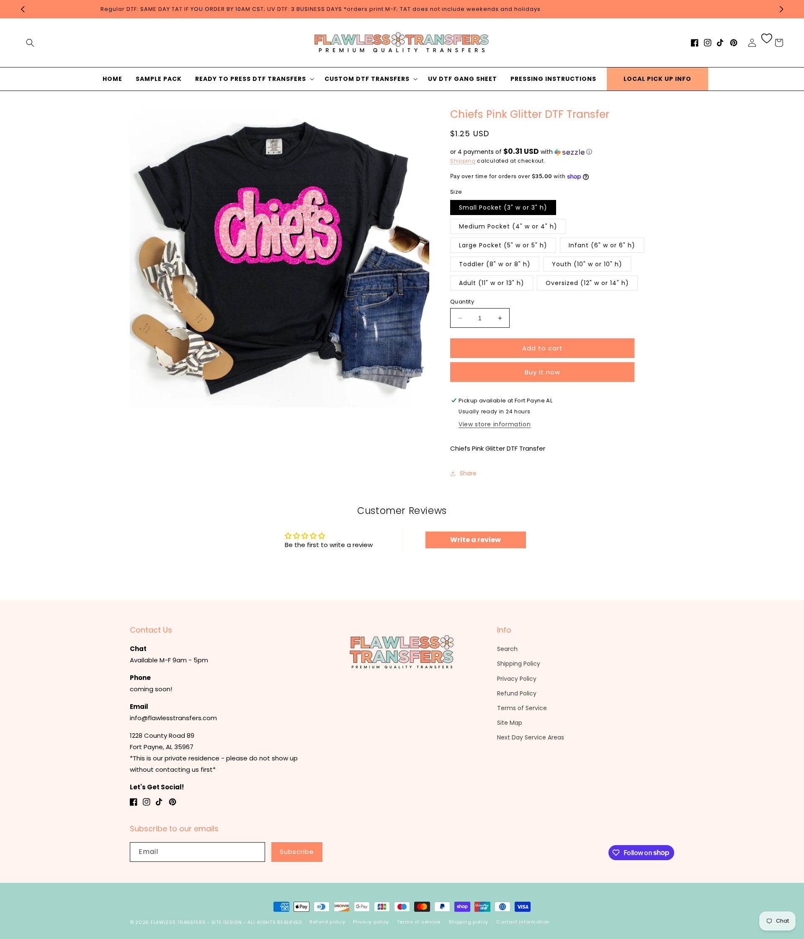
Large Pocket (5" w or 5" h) (503, 245)
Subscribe (297, 851)
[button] (30, 43)
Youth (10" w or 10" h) (587, 264)
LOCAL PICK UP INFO (657, 79)
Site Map (509, 723)
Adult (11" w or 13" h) (491, 283)
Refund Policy (516, 693)
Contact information (522, 921)
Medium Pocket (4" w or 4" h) (508, 226)
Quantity (462, 302)
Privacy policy (371, 921)
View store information (495, 424)
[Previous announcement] (22, 9)
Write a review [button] (475, 540)
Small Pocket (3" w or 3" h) (503, 207)
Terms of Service (522, 708)
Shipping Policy (518, 663)
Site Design (226, 922)
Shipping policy (468, 921)
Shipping (463, 160)
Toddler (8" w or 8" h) (495, 264)
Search (507, 649)
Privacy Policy (516, 678)
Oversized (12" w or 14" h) (587, 283)
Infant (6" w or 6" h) (602, 245)
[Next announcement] (781, 9)
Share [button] (468, 473)
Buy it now (542, 372)
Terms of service (419, 921)
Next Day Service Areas (530, 737)
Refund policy (327, 921)
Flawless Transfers (178, 922)
